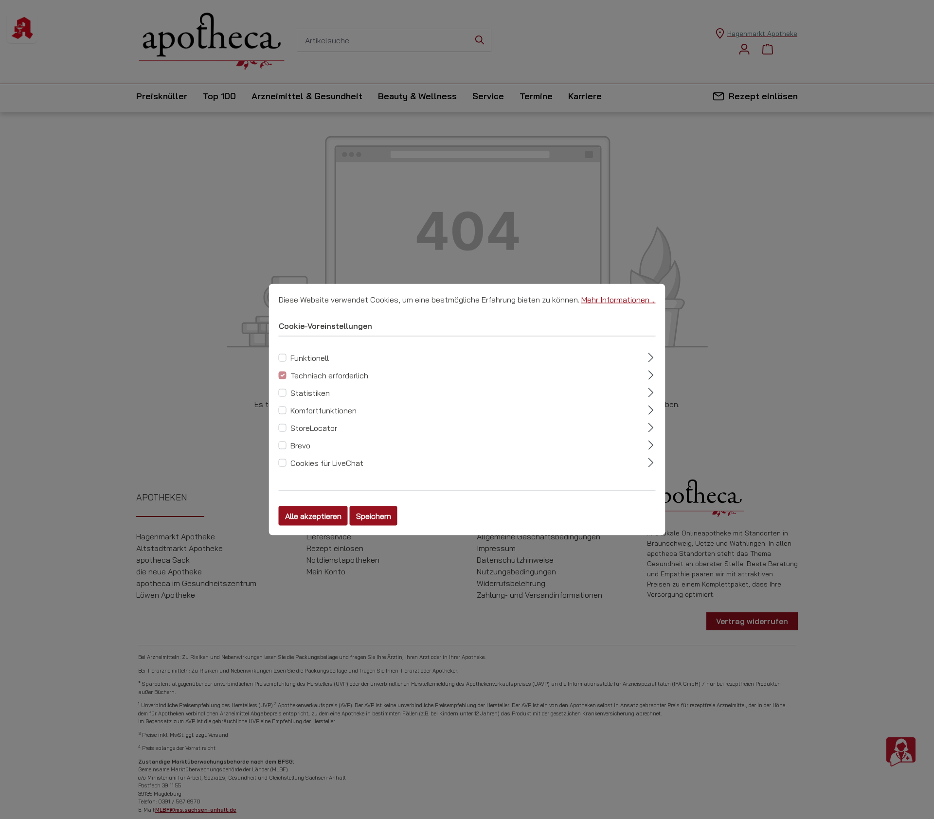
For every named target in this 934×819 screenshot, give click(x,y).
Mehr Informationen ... (618, 299)
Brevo (300, 445)
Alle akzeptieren (313, 516)
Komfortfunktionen (323, 410)
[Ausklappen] (650, 356)
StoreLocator (313, 428)
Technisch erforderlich (329, 375)
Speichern (373, 516)
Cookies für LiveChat (326, 463)
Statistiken (310, 393)
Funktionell (309, 358)
